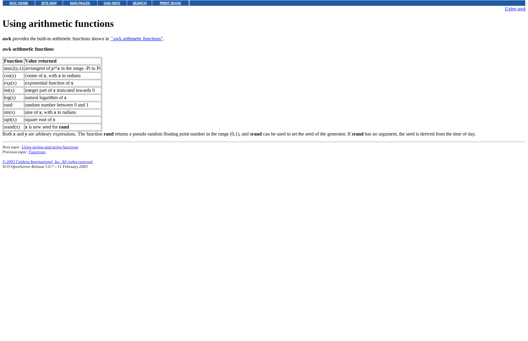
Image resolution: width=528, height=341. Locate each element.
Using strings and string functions (50, 147)
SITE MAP (49, 3)
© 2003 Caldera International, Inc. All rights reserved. (47, 161)
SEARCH (140, 3)
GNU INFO (112, 3)
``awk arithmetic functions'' (136, 38)
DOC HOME (18, 3)
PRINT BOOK (170, 3)
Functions (37, 152)
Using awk (515, 8)
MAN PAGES (80, 3)
